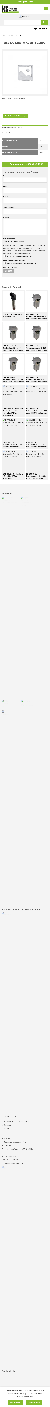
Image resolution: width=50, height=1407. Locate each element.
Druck (20, 35)
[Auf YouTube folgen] (11, 1377)
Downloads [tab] (6, 133)
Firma (5, 186)
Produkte (11, 35)
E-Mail (5, 197)
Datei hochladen (9, 238)
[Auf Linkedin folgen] (5, 1377)
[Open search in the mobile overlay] (26, 22)
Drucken (40, 28)
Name (5, 176)
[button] (46, 8)
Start (3, 35)
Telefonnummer (8, 207)
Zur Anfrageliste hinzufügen (16, 116)
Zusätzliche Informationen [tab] (12, 128)
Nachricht (6, 217)
